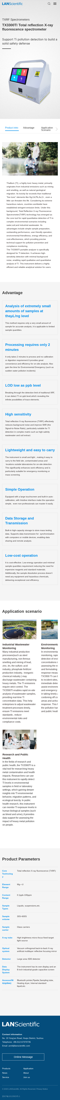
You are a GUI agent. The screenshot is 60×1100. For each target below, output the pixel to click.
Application (28, 1068)
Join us (26, 1077)
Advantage (28, 127)
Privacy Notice (42, 1089)
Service (5, 1077)
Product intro (11, 127)
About (26, 1073)
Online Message (23, 1057)
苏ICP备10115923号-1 (11, 1096)
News (4, 1073)
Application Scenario (47, 128)
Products (6, 1068)
